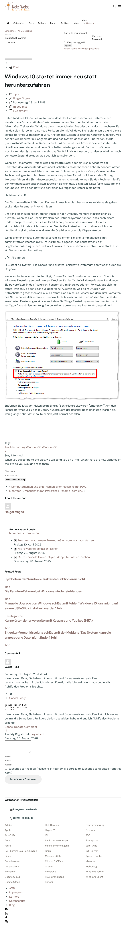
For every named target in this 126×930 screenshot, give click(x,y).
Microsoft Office (54, 861)
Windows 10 (49, 447)
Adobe (8, 825)
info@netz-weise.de (25, 809)
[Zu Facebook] (6, 917)
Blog (12, 905)
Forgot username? (73, 48)
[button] (114, 6)
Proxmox (90, 830)
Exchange (10, 871)
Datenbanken (12, 861)
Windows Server (95, 871)
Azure (8, 845)
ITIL (47, 835)
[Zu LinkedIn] (6, 913)
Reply (22, 698)
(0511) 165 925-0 (23, 818)
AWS (7, 840)
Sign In (68, 45)
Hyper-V (50, 830)
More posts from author (24, 533)
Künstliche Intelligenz (57, 845)
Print (16, 67)
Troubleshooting (15, 447)
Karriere (14, 897)
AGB (12, 888)
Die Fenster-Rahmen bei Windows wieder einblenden (43, 591)
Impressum (16, 892)
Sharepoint (92, 840)
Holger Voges (21, 98)
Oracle (49, 866)
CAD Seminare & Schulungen (21, 851)
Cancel (13, 698)
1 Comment (20, 111)
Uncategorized (14, 616)
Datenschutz (12, 866)
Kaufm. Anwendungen (57, 840)
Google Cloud (12, 876)
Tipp (16, 94)
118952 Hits (20, 107)
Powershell (51, 871)
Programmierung (95, 825)
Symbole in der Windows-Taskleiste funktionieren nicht (45, 579)
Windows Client (94, 876)
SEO (88, 835)
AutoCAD (10, 835)
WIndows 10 (33, 447)
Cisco (8, 856)
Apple (8, 830)
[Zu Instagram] (6, 922)
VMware (90, 861)
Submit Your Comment (23, 779)
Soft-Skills (91, 845)
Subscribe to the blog (15, 480)
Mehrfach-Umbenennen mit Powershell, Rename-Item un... (46, 491)
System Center (94, 856)
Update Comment (25, 727)
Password (97, 39)
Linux (48, 851)
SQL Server (92, 851)
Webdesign (92, 866)
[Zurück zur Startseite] (17, 6)
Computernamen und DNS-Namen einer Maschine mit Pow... (48, 487)
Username (97, 36)
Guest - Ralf (12, 667)
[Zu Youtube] (6, 909)
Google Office (12, 882)
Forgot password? (91, 48)
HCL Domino (52, 825)
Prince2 (49, 882)
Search (11, 42)
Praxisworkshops (54, 876)
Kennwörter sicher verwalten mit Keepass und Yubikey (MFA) (49, 620)
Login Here (37, 734)
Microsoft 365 (53, 856)
